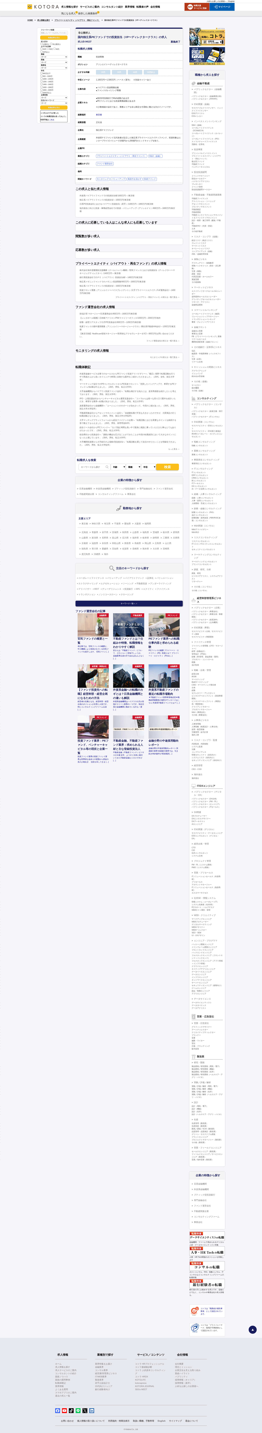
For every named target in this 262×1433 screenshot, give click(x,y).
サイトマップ (175, 1421)
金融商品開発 (197, 305)
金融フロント (200, 327)
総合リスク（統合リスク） (202, 240)
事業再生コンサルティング (206, 460)
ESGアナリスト (198, 113)
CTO (193, 847)
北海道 (85, 532)
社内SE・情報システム (205, 898)
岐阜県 (146, 538)
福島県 (146, 532)
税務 (193, 662)
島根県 (137, 543)
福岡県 (148, 523)
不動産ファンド (198, 164)
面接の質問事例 (62, 1380)
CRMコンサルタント (200, 478)
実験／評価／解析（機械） (202, 1089)
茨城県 (156, 532)
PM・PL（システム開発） (202, 865)
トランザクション (87, 594)
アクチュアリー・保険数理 (202, 263)
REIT (96, 589)
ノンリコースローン (108, 594)
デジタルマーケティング (202, 924)
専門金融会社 (145, 488)
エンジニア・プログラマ (205, 940)
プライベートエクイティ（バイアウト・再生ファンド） (77, 20)
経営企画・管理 (201, 844)
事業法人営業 (197, 334)
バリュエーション (164, 578)
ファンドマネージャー (201, 176)
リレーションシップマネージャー (205, 316)
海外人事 (195, 735)
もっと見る (172, 449)
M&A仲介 (195, 532)
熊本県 (146, 548)
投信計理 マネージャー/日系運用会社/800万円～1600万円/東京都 (108, 314)
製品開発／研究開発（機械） (203, 1069)
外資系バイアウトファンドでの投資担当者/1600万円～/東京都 (107, 195)
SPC (138, 589)
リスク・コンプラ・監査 (205, 740)
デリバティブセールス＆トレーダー (206, 299)
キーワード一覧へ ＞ (129, 603)
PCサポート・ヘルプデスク (203, 907)
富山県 (115, 538)
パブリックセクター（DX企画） (205, 799)
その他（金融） (201, 381)
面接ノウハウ (61, 1376)
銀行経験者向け (102, 1389)
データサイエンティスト (202, 1003)
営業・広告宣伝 (201, 1023)
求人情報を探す (43, 20)
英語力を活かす (134, 179)
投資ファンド (150, 179)
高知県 (115, 548)
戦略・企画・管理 (202, 670)
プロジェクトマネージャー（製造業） (207, 1140)
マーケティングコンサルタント (204, 562)
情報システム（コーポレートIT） (205, 902)
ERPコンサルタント (200, 475)
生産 (196, 1119)
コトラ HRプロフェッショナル (149, 1364)
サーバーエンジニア (200, 983)
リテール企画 (197, 362)
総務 (193, 690)
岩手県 (105, 532)
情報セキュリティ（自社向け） (204, 755)
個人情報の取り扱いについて (91, 1421)
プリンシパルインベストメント (204, 153)
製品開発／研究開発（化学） (203, 1072)
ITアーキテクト (198, 483)
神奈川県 (96, 523)
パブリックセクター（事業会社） (205, 611)
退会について (191, 1421)
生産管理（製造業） (200, 1123)
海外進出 (198, 774)
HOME (30, 20)
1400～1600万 (48, 84)
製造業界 (99, 1380)
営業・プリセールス (203, 872)
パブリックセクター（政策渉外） (205, 620)
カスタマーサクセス (200, 893)
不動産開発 (196, 212)
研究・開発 (199, 1062)
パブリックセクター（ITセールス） (206, 807)
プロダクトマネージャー (202, 709)
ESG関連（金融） (202, 104)
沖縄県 (97, 554)
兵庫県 (176, 538)
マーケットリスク (199, 246)
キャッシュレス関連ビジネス (208, 367)
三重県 (166, 538)
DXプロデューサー (199, 816)
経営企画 (195, 674)
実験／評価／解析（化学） (202, 1092)
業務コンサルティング (204, 451)
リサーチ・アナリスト (201, 302)
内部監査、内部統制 (200, 744)
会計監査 (195, 665)
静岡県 (156, 538)
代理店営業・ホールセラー (202, 277)
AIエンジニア (197, 824)
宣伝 (193, 1043)
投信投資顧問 (200, 172)
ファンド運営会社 (105, 164)
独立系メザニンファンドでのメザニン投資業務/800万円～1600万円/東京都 (112, 281)
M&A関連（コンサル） (204, 525)
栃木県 (166, 532)
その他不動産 (197, 231)
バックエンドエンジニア (202, 953)
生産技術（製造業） (200, 1126)
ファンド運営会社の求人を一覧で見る (161, 341)
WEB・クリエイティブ (205, 915)
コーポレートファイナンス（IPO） (206, 139)
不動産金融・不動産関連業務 (208, 195)
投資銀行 (128, 589)
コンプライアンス (199, 752)
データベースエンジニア (202, 972)
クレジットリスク (199, 243)
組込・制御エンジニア (201, 991)
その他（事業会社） (200, 715)
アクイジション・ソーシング (203, 201)
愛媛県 (105, 548)
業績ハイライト (182, 1373)
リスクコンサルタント (201, 541)
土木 (193, 229)
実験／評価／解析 (202, 1082)
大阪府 (137, 523)
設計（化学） (197, 1112)
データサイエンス (202, 999)
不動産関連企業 (86, 494)
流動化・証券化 (198, 144)
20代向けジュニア (103, 1386)
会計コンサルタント (200, 515)
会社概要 (179, 1364)
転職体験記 (60, 1383)
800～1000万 (47, 76)
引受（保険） (197, 271)
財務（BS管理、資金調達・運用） (206, 657)
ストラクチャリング (88, 583)
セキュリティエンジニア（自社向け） (207, 760)
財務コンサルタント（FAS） (203, 512)
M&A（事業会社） (199, 712)
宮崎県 (166, 548)
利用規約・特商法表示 (118, 1421)
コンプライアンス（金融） (202, 251)
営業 (193, 1038)
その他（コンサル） (203, 586)
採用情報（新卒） (183, 1383)
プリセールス (197, 882)
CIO (193, 850)
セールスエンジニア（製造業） (204, 1151)
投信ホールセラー (199, 179)
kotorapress (140, 1383)
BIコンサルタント (199, 481)
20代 (44, 49)
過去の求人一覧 (62, 1396)
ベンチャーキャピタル (201, 167)
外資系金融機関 (103, 488)
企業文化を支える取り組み (187, 1370)
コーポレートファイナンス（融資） (206, 314)
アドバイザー (85, 589)
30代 (51, 49)
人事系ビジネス (201, 720)
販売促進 (195, 1049)
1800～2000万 (48, 90)
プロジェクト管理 (202, 861)
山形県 (135, 532)
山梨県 (85, 538)
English (231, 1)
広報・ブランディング (201, 1046)
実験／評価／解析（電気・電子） (205, 1086)
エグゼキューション (110, 583)
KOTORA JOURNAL (144, 1386)
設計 (196, 1102)
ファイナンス (163, 589)
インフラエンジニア (200, 977)
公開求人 (46, 44)
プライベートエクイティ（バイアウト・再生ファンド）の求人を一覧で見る (146, 297)
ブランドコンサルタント (202, 564)
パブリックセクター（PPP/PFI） (205, 99)
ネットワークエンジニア (202, 980)
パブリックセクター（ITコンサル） (206, 417)
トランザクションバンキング (203, 319)
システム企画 (197, 856)
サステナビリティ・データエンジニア (207, 833)
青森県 (95, 532)
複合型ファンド (198, 161)
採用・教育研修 (198, 729)
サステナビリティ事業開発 (202, 637)
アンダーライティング (160, 583)
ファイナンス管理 (202, 642)
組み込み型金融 (198, 376)
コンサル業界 (101, 1370)
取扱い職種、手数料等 (143, 1421)
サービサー (196, 385)
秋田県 (125, 532)
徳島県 (85, 548)
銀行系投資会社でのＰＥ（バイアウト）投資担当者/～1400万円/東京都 (111, 277)
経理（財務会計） (199, 651)
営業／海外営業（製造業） (202, 1160)
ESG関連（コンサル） (204, 422)
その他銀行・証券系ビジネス (208, 347)
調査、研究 (196, 573)
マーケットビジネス (203, 287)
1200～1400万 (48, 82)
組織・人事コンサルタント (202, 498)
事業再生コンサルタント (202, 463)
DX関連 (197, 812)
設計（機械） (197, 1109)
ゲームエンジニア (199, 988)
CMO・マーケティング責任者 (204, 685)
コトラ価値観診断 (143, 1367)
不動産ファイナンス (200, 198)
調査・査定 (196, 274)
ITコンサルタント (199, 472)
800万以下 (46, 73)
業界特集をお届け (103, 1364)
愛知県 (127, 523)
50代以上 (46, 52)
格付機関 (195, 388)
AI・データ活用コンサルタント (204, 489)
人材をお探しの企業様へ (217, 1)
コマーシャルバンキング (205, 310)
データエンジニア (199, 974)
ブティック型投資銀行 (125, 488)
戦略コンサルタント (200, 446)
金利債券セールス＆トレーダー (204, 297)
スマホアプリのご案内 (65, 1392)
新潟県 (95, 538)
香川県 (95, 548)
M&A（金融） (155, 156)
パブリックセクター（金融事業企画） (207, 96)
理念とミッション (183, 1367)
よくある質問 (61, 1389)
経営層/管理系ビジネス (106, 1373)
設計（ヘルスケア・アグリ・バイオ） (207, 1114)
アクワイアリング (199, 371)
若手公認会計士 (102, 1383)
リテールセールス (199, 339)
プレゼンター (197, 184)
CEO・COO (197, 769)
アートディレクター (200, 1030)
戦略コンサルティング (204, 442)
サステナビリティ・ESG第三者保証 (206, 431)
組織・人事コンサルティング (208, 494)
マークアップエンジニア (202, 919)
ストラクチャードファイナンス (204, 141)
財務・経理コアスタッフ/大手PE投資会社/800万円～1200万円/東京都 (110, 322)
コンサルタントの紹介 (65, 1373)
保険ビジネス (200, 259)
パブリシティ (181, 1376)
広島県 (158, 543)
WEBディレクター (199, 930)
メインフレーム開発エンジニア (204, 947)
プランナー (196, 1035)
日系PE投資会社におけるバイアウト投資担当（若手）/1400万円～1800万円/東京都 (116, 204)
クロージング (127, 594)
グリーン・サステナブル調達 (203, 1134)
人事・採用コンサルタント (202, 501)
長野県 (105, 538)
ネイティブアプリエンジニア (203, 969)
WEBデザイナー (198, 927)
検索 (167, 467)
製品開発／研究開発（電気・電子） (206, 1066)
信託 (193, 351)
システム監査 (197, 747)
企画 (193, 688)
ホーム (58, 1364)
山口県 (168, 543)
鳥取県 (127, 543)
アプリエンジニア (199, 994)
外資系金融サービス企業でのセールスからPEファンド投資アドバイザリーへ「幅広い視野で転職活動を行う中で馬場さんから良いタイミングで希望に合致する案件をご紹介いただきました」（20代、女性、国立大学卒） (127, 377)
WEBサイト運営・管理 (201, 910)
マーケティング (198, 679)
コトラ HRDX (141, 1376)
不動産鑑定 (196, 209)
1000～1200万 (48, 79)
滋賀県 (95, 543)
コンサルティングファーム (110, 494)
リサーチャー (197, 581)
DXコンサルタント (199, 486)
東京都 (99, 115)
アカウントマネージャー (202, 885)
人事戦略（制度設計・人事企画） (205, 727)
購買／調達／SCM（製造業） (204, 1129)
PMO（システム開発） (201, 867)
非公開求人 (56, 44)
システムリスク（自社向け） (203, 757)
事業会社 (131, 494)
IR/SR (194, 677)
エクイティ (148, 589)
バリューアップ (118, 179)
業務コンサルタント (200, 454)
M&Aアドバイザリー (200, 529)
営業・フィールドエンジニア (208, 1147)
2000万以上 (47, 93)
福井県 (135, 538)
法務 (193, 749)
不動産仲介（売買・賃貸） (202, 226)
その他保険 (196, 282)
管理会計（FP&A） (199, 654)
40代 (57, 49)
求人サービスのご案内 (65, 1370)
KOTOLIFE (140, 1380)
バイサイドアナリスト (201, 181)
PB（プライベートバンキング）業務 (206, 336)
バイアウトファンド (134, 578)
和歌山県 (116, 543)
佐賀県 (125, 548)
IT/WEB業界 (101, 1376)
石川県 (125, 538)
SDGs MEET (141, 1389)
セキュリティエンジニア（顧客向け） (207, 985)
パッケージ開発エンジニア (202, 944)
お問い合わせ (67, 1421)
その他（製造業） (199, 1142)
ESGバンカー (197, 116)
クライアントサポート (201, 707)
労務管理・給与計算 (200, 732)
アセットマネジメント (201, 204)
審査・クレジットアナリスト (203, 322)
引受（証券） (197, 359)
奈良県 (105, 543)
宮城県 (115, 532)
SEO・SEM (196, 933)
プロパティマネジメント (202, 207)
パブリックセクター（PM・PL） (205, 801)
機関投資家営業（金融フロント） (205, 342)
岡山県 (148, 543)
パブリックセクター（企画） (208, 607)
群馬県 (176, 532)
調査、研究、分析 (202, 569)
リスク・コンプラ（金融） (206, 236)
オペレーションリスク (201, 248)
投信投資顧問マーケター (202, 190)
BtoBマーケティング (200, 682)
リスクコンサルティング (205, 537)
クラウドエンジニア (200, 966)
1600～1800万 (48, 87)
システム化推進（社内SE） (203, 904)
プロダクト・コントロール (202, 659)
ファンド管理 (197, 187)
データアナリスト (199, 1008)
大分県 (156, 548)
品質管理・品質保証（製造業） (204, 1131)
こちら (51, 120)
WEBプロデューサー (200, 922)
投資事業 (198, 149)
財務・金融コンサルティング (208, 508)
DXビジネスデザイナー (201, 819)
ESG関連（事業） (202, 627)
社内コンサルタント (200, 853)
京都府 (85, 543)
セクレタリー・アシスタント (203, 693)
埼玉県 (107, 523)
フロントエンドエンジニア (202, 950)
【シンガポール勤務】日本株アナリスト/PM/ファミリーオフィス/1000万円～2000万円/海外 (120, 318)
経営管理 (198, 765)
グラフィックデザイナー (202, 1027)
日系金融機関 (85, 488)
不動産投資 (141, 583)
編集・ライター (198, 1041)
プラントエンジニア (200, 1137)
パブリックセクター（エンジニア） (206, 804)
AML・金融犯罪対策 (200, 254)
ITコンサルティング (203, 468)
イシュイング (197, 373)
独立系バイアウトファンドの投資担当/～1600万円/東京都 (105, 200)
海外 (106, 554)
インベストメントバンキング (208, 121)
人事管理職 (196, 724)
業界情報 (59, 1386)
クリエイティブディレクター (203, 1032)
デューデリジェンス (111, 589)
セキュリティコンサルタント (203, 549)
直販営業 (195, 279)
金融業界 (99, 1367)
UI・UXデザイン (198, 935)
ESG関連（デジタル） (204, 829)
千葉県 (117, 523)
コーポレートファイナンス (91, 578)
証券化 (150, 578)
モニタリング (103, 179)
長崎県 (135, 548)
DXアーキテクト (198, 821)
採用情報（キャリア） (185, 1380)
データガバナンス (199, 1005)
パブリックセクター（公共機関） (205, 622)
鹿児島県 (86, 554)
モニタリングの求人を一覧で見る (163, 357)
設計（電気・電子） (200, 1106)
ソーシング (128, 583)
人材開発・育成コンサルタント (204, 503)
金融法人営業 (197, 331)
